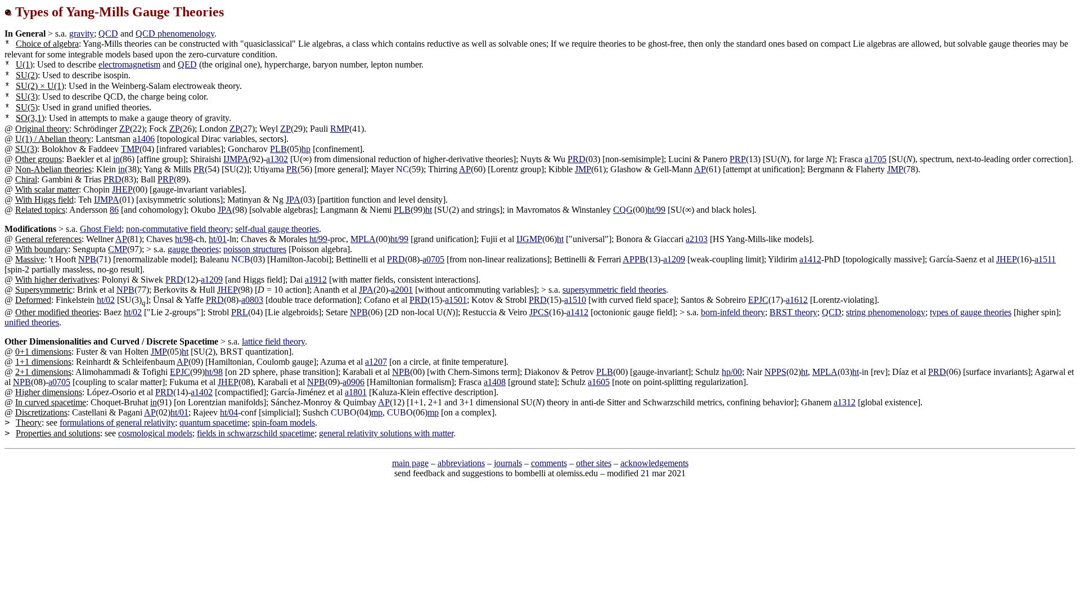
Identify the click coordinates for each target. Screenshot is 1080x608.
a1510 (575, 300)
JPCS (539, 312)
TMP (130, 149)
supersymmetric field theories (614, 289)
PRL (239, 312)
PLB (278, 149)
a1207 (376, 361)
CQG (623, 209)
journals (508, 463)
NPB (87, 259)
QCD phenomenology (175, 33)
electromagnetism (129, 64)
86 (114, 209)
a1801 (356, 392)
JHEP (122, 189)
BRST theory (793, 312)
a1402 (202, 392)
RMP (339, 128)
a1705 (875, 159)
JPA (293, 199)
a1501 (456, 300)
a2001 (402, 289)
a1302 (277, 159)
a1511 (1045, 259)
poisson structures (254, 249)
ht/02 (106, 300)
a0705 (433, 259)
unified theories (31, 322)
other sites (593, 463)
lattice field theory (273, 341)
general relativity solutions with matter (386, 433)
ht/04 (229, 412)
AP (465, 169)
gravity (81, 33)
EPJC (758, 300)
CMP (117, 249)
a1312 (845, 402)
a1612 (797, 300)
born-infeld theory (733, 312)
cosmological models (155, 433)
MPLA (363, 239)
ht (428, 209)
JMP (583, 169)
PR (199, 169)
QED (187, 64)
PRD (577, 159)
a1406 (144, 139)
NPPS (775, 372)
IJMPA (236, 159)
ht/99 (656, 209)
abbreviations (461, 463)
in (116, 159)
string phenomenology (885, 312)
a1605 (599, 382)
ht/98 (184, 239)
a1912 (316, 279)
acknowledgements (654, 463)
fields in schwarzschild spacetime (255, 433)
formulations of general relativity (117, 422)
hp (306, 149)
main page (410, 463)
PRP (738, 159)
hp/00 (732, 372)
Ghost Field (101, 229)
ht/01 (218, 239)
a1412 (810, 259)
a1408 (495, 382)
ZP (124, 128)
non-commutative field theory (178, 229)
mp (376, 412)
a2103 (697, 239)
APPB (634, 259)
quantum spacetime (213, 422)
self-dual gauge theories (277, 229)
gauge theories (193, 249)
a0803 (252, 300)
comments (549, 463)
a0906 (353, 382)
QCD (108, 33)
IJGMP (529, 239)
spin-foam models (283, 422)
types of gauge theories (970, 312)
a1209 (674, 259)
